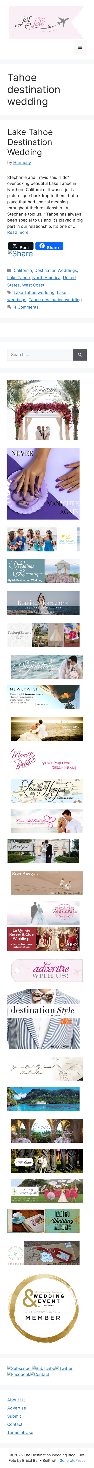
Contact (14, 1424)
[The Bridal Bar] (43, 914)
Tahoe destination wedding (55, 299)
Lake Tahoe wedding (34, 292)
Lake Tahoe (18, 277)
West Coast (33, 285)
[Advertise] (47, 971)
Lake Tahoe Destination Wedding (30, 142)
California (23, 270)
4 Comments (26, 307)
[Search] (80, 355)
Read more (17, 232)
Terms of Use (20, 1432)
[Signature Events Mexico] (47, 667)
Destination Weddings (55, 270)
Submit (14, 1416)
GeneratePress (72, 1460)
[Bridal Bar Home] (47, 1069)
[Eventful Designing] (47, 1131)
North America (46, 277)
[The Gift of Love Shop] (47, 1161)
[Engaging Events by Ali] (47, 1191)
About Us (16, 1400)
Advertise (16, 1408)
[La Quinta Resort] (43, 949)
